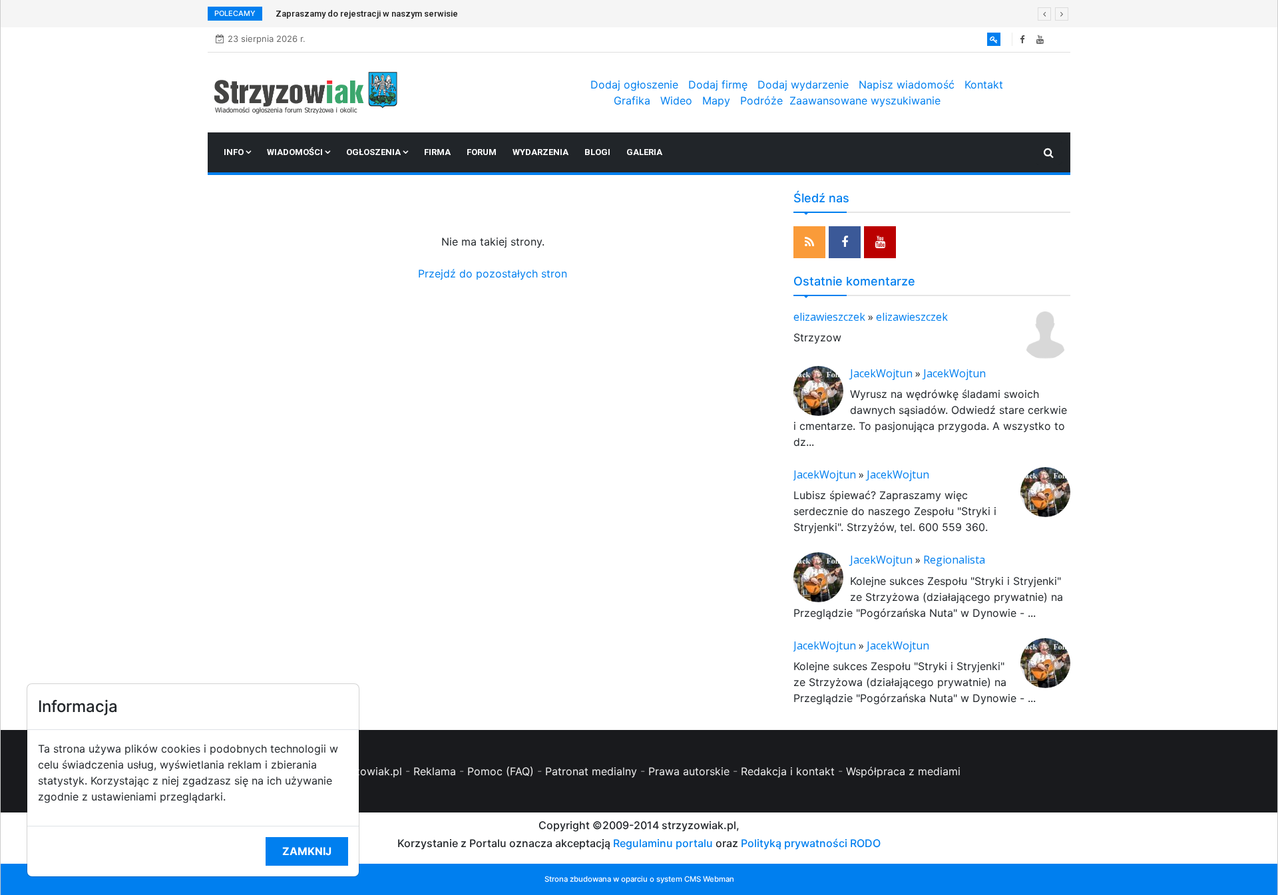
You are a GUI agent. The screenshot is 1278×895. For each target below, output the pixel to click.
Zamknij (306, 851)
